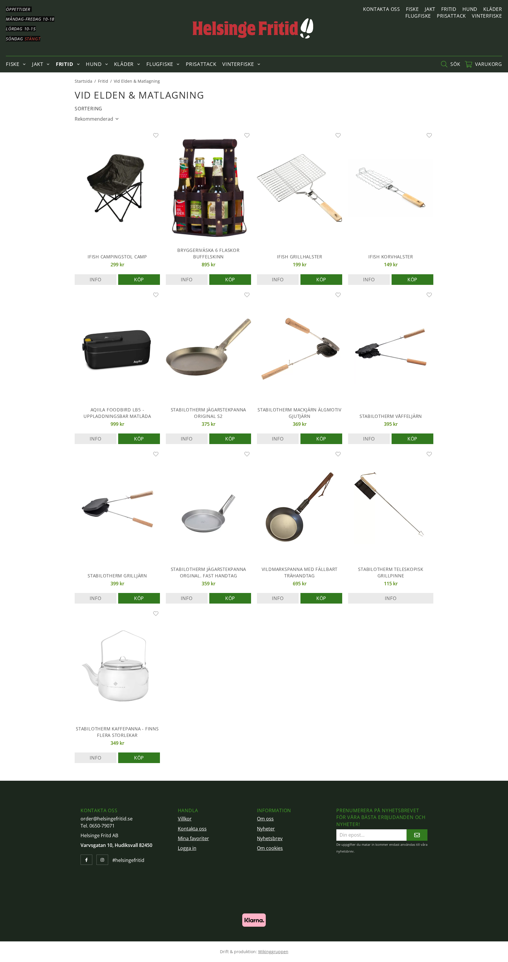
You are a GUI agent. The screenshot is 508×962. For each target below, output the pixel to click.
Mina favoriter (193, 838)
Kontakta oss (381, 9)
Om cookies (270, 848)
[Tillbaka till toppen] (425, 954)
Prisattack (451, 16)
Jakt (430, 9)
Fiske (412, 9)
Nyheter (266, 828)
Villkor (185, 818)
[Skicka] (417, 835)
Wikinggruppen (273, 951)
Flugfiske (418, 16)
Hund (469, 9)
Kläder (492, 9)
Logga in (187, 848)
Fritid (449, 9)
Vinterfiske (487, 16)
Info (95, 279)
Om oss (265, 818)
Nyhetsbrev (270, 838)
